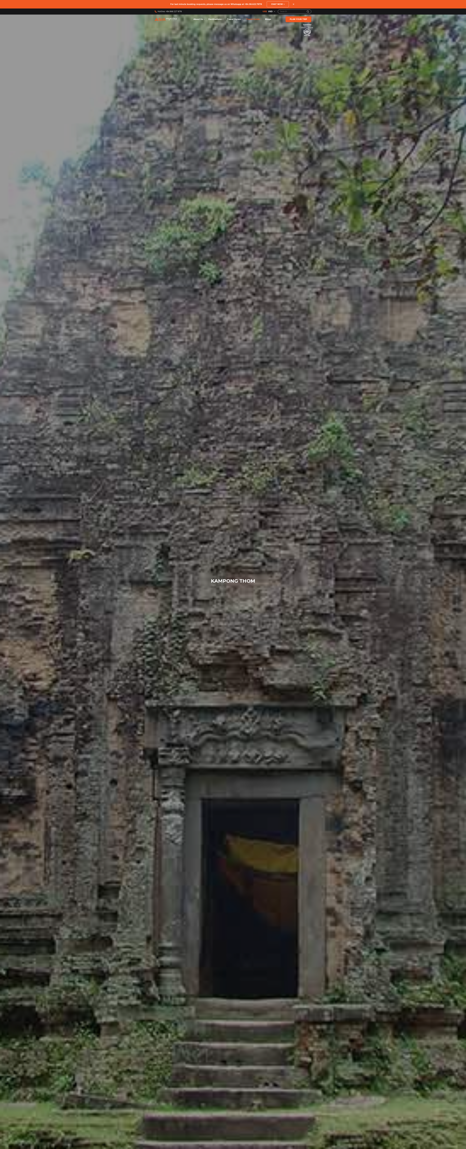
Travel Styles (234, 19)
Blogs (268, 19)
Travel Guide (253, 19)
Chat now (277, 4)
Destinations (215, 19)
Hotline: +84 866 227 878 (170, 11)
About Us (198, 19)
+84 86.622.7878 (253, 4)
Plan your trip (298, 19)
